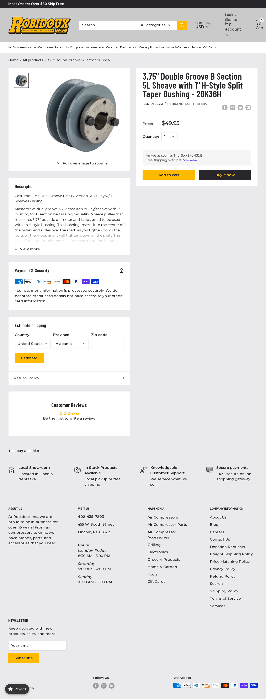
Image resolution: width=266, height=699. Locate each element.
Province (61, 335)
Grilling (154, 545)
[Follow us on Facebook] (96, 686)
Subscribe (24, 658)
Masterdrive (190, 104)
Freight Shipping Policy (231, 554)
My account (233, 26)
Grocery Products (164, 559)
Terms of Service (225, 598)
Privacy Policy (222, 569)
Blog (214, 524)
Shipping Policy (224, 591)
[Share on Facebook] (225, 107)
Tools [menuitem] (195, 47)
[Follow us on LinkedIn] (112, 686)
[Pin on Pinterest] (232, 107)
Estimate (29, 358)
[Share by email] (248, 107)
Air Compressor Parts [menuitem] (47, 47)
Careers (217, 532)
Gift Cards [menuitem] (209, 47)
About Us (218, 517)
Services (217, 606)
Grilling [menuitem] (110, 47)
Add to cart (168, 175)
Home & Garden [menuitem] (176, 47)
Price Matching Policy (230, 561)
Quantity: (151, 137)
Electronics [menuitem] (127, 47)
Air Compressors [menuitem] (18, 47)
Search (216, 584)
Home (13, 60)
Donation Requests (227, 547)
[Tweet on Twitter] (240, 107)
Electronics (158, 552)
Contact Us (220, 539)
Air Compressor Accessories (162, 535)
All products (33, 60)
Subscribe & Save (239, 4)
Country (22, 335)
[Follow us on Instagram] (104, 686)
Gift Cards (156, 581)
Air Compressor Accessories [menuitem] (83, 47)
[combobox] (107, 25)
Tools (152, 574)
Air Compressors (163, 517)
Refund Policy (26, 378)
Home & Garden (162, 567)
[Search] (182, 25)
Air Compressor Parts (167, 524)
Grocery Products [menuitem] (150, 47)
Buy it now (225, 175)
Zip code (99, 335)
